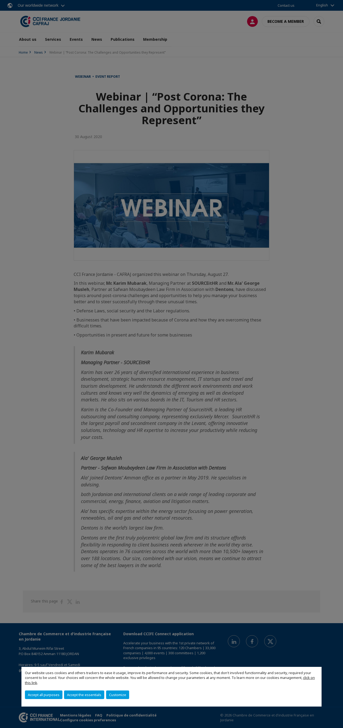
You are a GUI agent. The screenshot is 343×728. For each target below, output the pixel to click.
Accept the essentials (84, 694)
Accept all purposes (43, 694)
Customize (117, 694)
